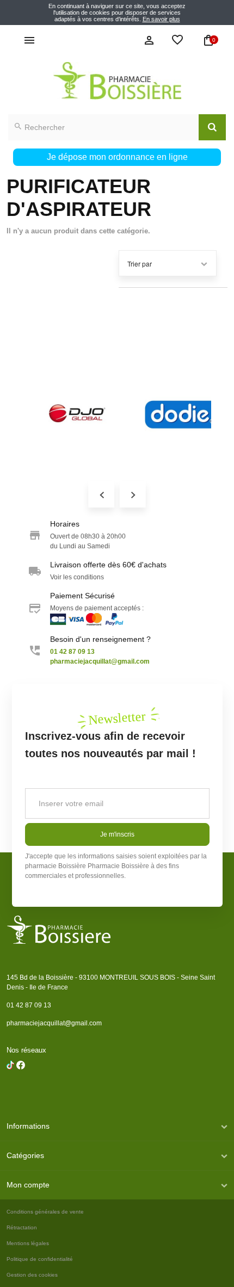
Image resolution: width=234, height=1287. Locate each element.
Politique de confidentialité (40, 1259)
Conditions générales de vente (45, 1212)
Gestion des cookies (32, 1275)
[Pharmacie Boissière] (117, 81)
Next (133, 494)
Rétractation (22, 1227)
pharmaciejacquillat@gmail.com (54, 1023)
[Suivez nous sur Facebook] (10, 1093)
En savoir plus (161, 19)
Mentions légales (28, 1243)
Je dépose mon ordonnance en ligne (117, 157)
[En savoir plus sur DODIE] (119, 413)
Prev (101, 494)
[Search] (212, 127)
